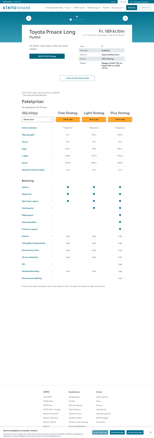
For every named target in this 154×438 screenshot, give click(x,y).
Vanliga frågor (74, 397)
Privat (113, 2)
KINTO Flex (17, 2)
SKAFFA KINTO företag (47, 56)
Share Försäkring (75, 405)
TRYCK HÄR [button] (67, 119)
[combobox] (38, 119)
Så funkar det (116, 7)
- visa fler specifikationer (77, 78)
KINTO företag (92, 7)
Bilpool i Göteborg (50, 417)
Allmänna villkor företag (78, 422)
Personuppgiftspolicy (77, 426)
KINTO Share (7, 2)
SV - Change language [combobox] (139, 1)
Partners (99, 405)
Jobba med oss (102, 397)
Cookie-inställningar (100, 432)
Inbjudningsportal (103, 413)
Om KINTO (47, 397)
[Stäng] (150, 432)
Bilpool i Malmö (49, 422)
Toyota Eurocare (75, 413)
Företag (123, 2)
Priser (67, 7)
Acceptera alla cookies (135, 432)
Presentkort (100, 422)
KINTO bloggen (102, 417)
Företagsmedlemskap (54, 7)
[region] (77, 432)
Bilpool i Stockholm (51, 413)
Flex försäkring (74, 409)
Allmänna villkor (75, 417)
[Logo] (16, 7)
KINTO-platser (79, 7)
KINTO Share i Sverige (51, 409)
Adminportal (101, 409)
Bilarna (46, 426)
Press (98, 401)
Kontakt (106, 7)
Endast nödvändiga (117, 432)
